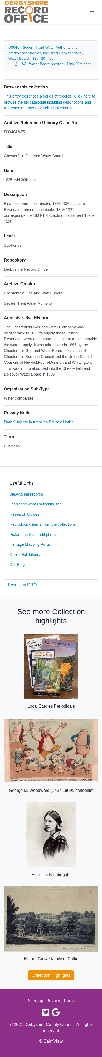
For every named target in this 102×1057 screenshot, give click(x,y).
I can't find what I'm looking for (35, 504)
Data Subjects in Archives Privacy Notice (39, 422)
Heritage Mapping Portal (29, 544)
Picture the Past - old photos (33, 534)
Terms (69, 1000)
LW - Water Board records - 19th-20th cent (55, 64)
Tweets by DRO (22, 585)
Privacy (53, 1000)
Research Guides (24, 514)
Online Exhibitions (24, 554)
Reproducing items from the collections (42, 524)
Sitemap (35, 1000)
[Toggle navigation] (92, 12)
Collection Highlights (51, 975)
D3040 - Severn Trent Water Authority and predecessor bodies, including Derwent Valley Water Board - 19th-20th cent (45, 52)
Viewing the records (26, 494)
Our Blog (17, 564)
